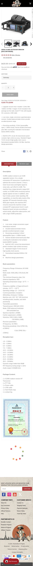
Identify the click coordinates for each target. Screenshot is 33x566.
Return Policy (21, 511)
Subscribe (27, 489)
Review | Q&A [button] (24, 164)
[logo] (16, 3)
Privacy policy (25, 546)
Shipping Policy (21, 505)
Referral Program (6, 527)
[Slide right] (31, 44)
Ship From (4, 74)
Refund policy (15, 546)
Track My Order (21, 513)
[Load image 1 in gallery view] (8, 43)
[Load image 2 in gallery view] (16, 43)
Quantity (4, 83)
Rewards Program (6, 524)
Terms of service (12, 549)
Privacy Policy (5, 508)
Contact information (17, 552)
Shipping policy (23, 549)
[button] (30, 3)
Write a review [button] (5, 58)
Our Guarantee (5, 505)
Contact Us (20, 503)
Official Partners (5, 511)
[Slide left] (2, 44)
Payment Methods (22, 508)
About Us (3, 503)
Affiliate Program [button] (6, 530)
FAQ (2, 513)
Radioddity (16, 543)
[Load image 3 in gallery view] (24, 43)
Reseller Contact (6, 522)
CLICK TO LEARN (7, 102)
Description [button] (9, 164)
